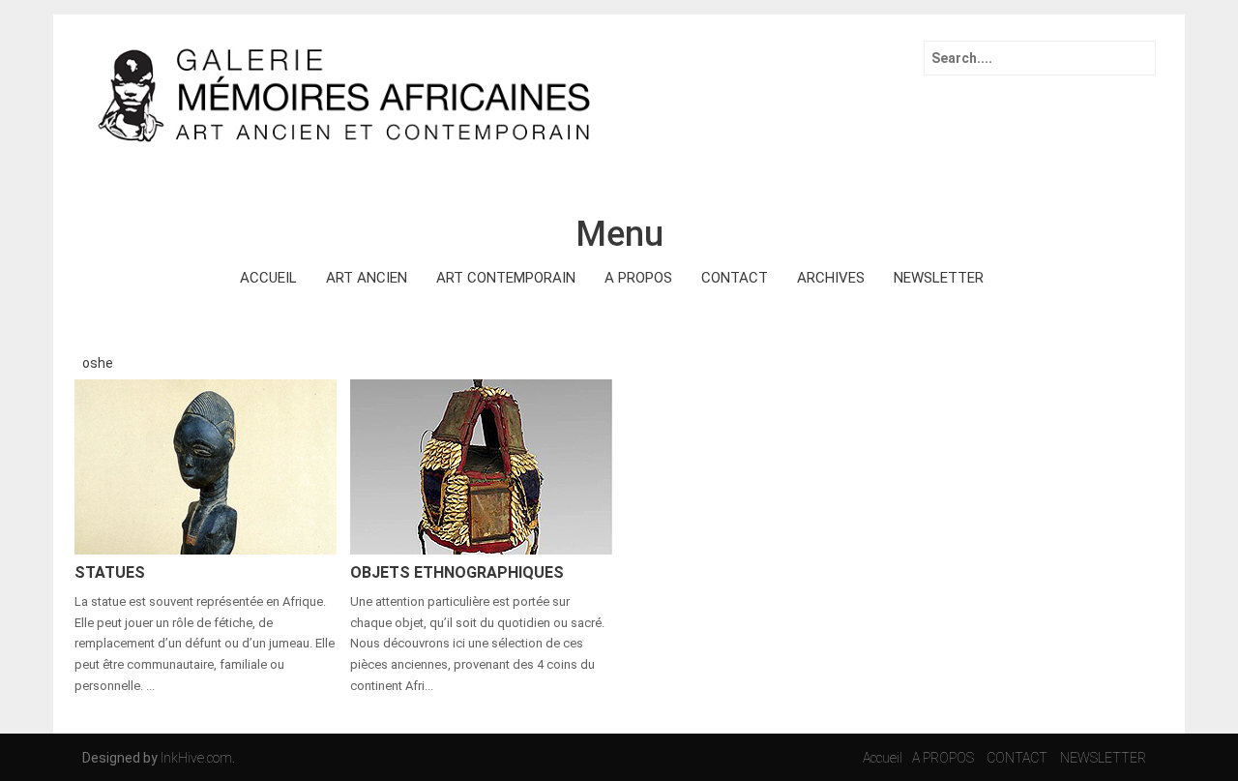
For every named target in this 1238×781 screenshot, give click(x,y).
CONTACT (734, 277)
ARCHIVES (831, 277)
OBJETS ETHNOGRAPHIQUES (457, 572)
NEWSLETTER (939, 277)
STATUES (109, 572)
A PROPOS (638, 277)
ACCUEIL (268, 277)
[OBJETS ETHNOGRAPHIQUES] (481, 465)
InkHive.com (196, 758)
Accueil (882, 758)
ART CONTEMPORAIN (505, 277)
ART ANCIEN (366, 277)
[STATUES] (205, 465)
